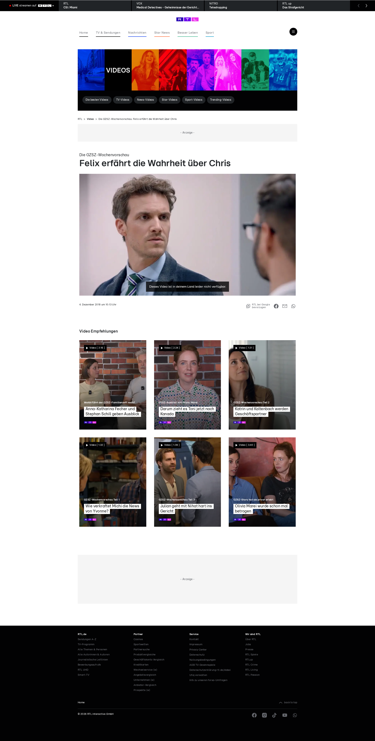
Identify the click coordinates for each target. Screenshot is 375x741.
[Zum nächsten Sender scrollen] (366, 6)
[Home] (187, 19)
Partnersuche (142, 649)
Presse (249, 649)
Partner (138, 634)
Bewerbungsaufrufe (89, 665)
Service (194, 634)
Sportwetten (141, 644)
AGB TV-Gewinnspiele (202, 665)
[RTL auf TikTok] (274, 715)
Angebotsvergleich (145, 675)
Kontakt (194, 639)
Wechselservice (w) (145, 670)
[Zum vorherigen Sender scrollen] (358, 6)
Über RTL (250, 639)
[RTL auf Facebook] (254, 715)
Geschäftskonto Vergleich (149, 659)
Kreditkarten (141, 665)
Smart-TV (83, 675)
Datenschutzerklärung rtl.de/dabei (210, 670)
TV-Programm (86, 644)
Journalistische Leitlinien (93, 659)
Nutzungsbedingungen (202, 660)
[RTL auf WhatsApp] (295, 715)
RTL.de (82, 634)
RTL (80, 119)
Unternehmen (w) (144, 680)
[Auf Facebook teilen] (276, 306)
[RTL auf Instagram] (264, 715)
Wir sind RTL (253, 634)
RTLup (249, 659)
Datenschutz (196, 655)
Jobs (248, 644)
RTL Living (251, 670)
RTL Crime (251, 665)
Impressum (196, 644)
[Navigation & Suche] (293, 32)
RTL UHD (83, 670)
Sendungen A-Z (87, 639)
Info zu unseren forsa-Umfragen (208, 680)
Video (90, 119)
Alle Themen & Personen (92, 649)
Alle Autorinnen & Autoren (94, 654)
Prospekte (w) (142, 690)
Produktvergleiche (145, 654)
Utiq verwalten (198, 675)
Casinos (138, 639)
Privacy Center (198, 649)
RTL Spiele (251, 654)
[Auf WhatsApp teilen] (293, 306)
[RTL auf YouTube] (284, 715)
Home (81, 702)
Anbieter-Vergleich (145, 685)
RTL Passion (252, 675)
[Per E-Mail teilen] (284, 306)
